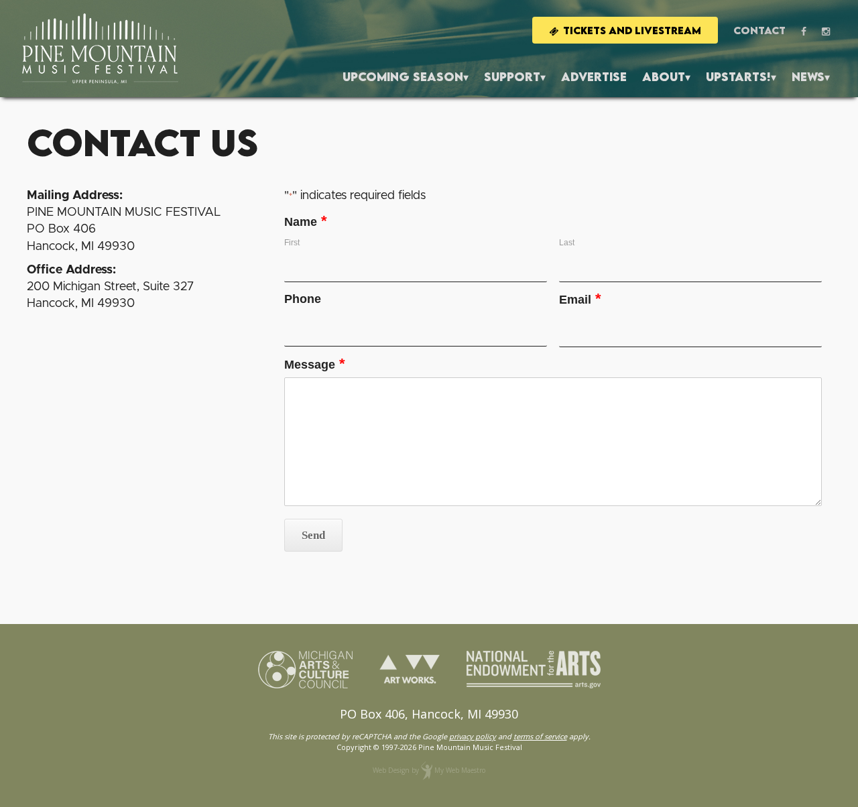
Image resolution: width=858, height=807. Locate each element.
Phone (302, 299)
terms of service (540, 736)
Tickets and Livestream (632, 30)
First (292, 242)
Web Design (391, 770)
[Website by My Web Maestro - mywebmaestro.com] (426, 770)
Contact (759, 30)
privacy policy (472, 736)
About (663, 77)
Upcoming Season (403, 77)
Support (512, 77)
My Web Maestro (459, 770)
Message (314, 365)
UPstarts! (738, 77)
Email (580, 300)
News (808, 77)
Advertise (594, 77)
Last (566, 242)
